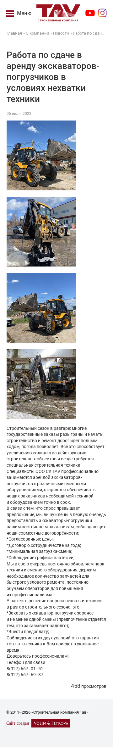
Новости (61, 33)
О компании (37, 33)
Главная (14, 33)
